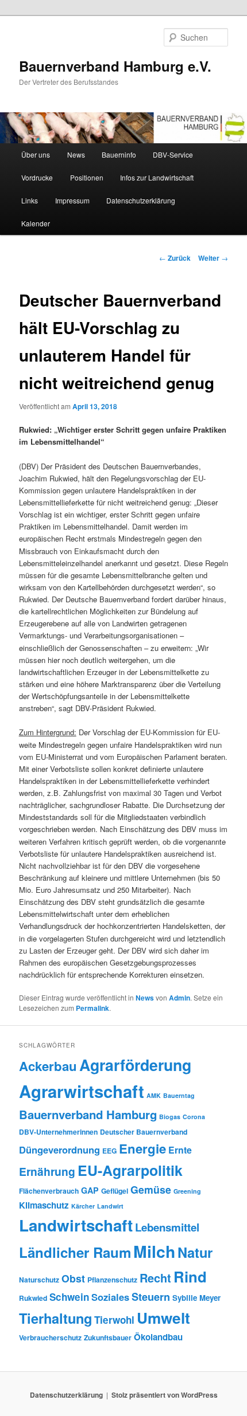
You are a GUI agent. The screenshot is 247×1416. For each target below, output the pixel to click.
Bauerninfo (119, 154)
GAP (90, 1190)
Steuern (151, 1296)
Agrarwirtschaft (81, 1091)
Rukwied (33, 1298)
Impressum (72, 200)
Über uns (35, 154)
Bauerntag (179, 1095)
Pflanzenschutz (112, 1279)
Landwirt (110, 1206)
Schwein (69, 1297)
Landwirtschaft (76, 1225)
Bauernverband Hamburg (88, 1114)
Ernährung (47, 1171)
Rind (190, 1276)
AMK (153, 1095)
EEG (109, 1151)
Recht (155, 1277)
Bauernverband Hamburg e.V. (115, 66)
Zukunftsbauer (108, 1337)
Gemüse (150, 1189)
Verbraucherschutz (50, 1337)
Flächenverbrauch (49, 1191)
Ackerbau (48, 1066)
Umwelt (163, 1317)
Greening (187, 1191)
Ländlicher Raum (75, 1252)
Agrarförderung (135, 1065)
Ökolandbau (158, 1337)
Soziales (110, 1297)
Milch (154, 1251)
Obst (73, 1278)
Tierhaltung (55, 1318)
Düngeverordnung (59, 1149)
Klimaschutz (44, 1205)
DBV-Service (173, 154)
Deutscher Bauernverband (143, 1132)
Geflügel (114, 1191)
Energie (142, 1148)
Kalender (35, 223)
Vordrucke (37, 177)
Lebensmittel (167, 1227)
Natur (195, 1252)
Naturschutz (39, 1279)
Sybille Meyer (196, 1297)
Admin (179, 998)
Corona (194, 1116)
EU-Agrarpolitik (130, 1170)
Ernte (180, 1149)
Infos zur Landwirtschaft (157, 177)
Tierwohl (114, 1320)
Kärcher (83, 1206)
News (76, 154)
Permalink (92, 1008)
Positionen (86, 177)
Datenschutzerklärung (140, 200)
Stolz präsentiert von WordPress (164, 1395)
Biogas (169, 1116)
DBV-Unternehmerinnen (58, 1132)
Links (29, 200)
